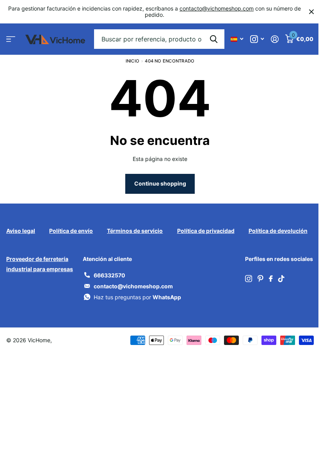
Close (311, 11)
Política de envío (71, 230)
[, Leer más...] (257, 39)
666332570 (109, 275)
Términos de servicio (135, 230)
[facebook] (271, 278)
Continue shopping (160, 183)
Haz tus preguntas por (137, 297)
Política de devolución (278, 230)
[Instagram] (248, 278)
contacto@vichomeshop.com (217, 8)
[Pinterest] (260, 278)
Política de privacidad (206, 230)
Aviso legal (20, 230)
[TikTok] (281, 278)
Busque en (213, 39)
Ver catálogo (10, 39)
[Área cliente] (274, 39)
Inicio (132, 61)
